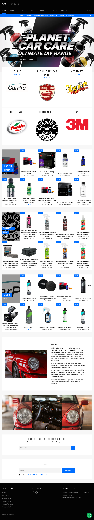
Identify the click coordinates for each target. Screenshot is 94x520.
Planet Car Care (10, 4)
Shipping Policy (7, 507)
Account (89, 11)
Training (53, 11)
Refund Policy (6, 498)
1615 (33, 475)
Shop (12, 11)
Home (4, 11)
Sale (32, 11)
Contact (64, 11)
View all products (27, 63)
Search (68, 470)
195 (37, 475)
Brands (22, 11)
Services (42, 11)
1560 (29, 475)
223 (46, 475)
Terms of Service (7, 504)
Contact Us (5, 495)
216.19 (41, 475)
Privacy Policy (6, 501)
